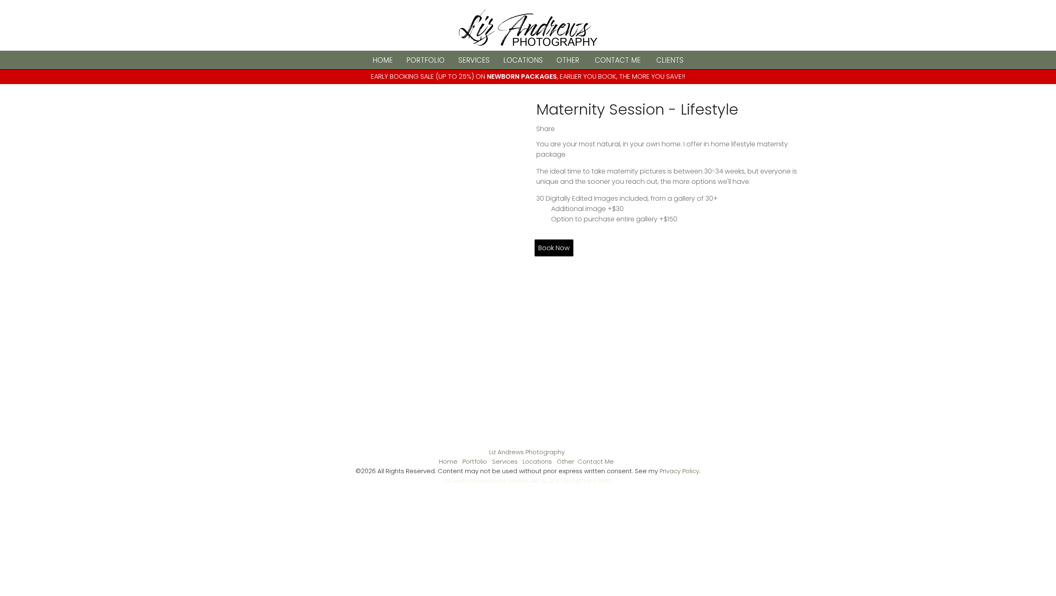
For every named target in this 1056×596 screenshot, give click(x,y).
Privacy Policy (679, 471)
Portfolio (425, 60)
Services (474, 60)
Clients (670, 60)
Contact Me (618, 60)
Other (567, 60)
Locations (523, 60)
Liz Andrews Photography (527, 452)
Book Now (554, 248)
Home (382, 60)
